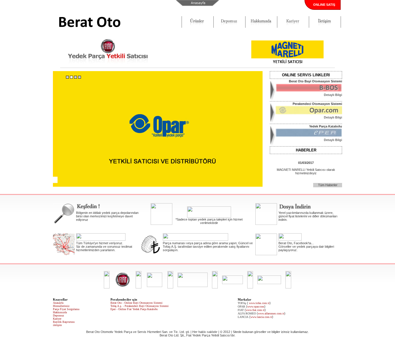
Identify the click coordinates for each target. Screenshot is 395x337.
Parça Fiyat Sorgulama (66, 309)
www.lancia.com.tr (261, 317)
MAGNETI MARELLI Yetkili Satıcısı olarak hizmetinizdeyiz (306, 168)
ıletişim (57, 325)
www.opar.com (255, 306)
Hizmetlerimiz (61, 306)
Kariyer (57, 318)
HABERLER (306, 150)
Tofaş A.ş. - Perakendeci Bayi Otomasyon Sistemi (139, 306)
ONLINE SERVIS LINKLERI (306, 75)
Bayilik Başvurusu (64, 321)
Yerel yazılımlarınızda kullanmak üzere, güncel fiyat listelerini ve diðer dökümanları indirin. (307, 216)
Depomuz (58, 315)
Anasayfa (58, 302)
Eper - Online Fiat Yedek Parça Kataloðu (134, 309)
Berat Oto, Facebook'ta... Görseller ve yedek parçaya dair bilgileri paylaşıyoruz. (306, 246)
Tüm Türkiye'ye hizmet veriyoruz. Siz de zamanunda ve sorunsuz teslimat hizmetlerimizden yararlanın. (104, 246)
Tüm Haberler (327, 185)
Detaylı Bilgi (333, 95)
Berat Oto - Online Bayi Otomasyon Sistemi (136, 302)
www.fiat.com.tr (255, 310)
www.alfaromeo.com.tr (271, 313)
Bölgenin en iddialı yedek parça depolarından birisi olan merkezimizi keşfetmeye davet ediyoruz (107, 216)
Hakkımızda (60, 312)
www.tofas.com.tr (259, 303)
